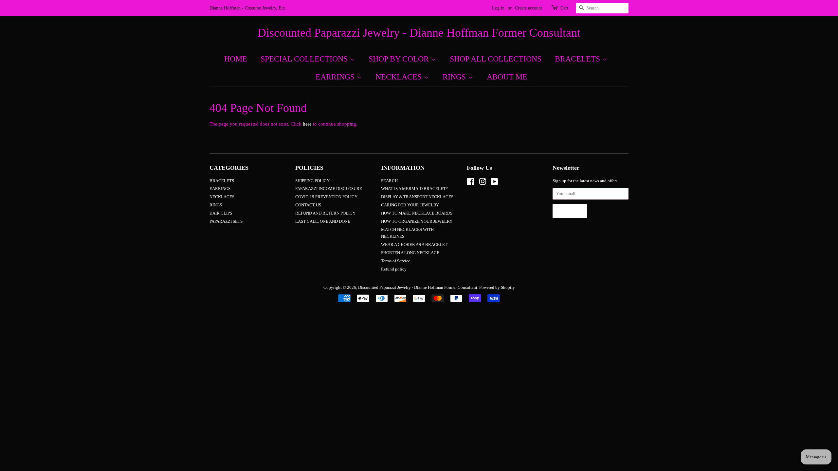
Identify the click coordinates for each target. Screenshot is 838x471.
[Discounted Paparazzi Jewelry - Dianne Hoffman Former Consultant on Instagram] (482, 183)
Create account (528, 8)
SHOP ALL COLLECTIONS (495, 59)
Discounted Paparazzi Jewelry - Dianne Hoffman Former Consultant (419, 32)
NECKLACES (399, 77)
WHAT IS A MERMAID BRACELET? (414, 188)
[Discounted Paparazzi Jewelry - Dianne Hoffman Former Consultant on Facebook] (470, 183)
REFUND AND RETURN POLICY (325, 213)
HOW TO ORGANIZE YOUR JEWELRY (416, 221)
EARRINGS (336, 77)
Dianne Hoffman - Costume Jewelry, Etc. (248, 8)
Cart (564, 8)
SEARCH (389, 181)
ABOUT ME (507, 77)
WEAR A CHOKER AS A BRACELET (414, 244)
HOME (235, 59)
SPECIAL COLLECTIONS (305, 59)
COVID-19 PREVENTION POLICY (326, 197)
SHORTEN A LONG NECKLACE (410, 253)
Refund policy (394, 269)
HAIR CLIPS (221, 213)
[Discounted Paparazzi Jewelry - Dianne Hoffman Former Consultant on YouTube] (494, 183)
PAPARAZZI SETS (226, 221)
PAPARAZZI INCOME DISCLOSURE (328, 188)
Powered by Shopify (497, 287)
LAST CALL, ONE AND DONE (322, 221)
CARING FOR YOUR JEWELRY (410, 205)
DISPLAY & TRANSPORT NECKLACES (417, 197)
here (307, 124)
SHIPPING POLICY (312, 181)
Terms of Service (395, 261)
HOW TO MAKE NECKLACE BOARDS (416, 213)
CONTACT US (308, 205)
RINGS (455, 77)
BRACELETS (578, 59)
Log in (498, 8)
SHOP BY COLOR (400, 59)
